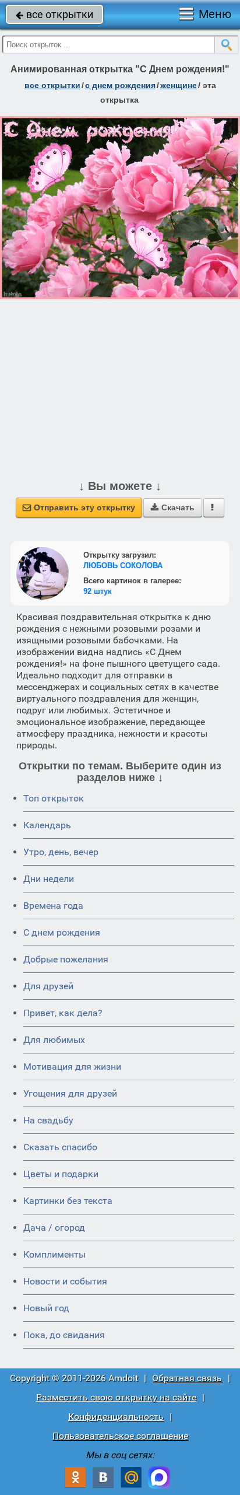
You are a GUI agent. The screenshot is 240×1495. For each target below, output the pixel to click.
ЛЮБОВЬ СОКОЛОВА (123, 565)
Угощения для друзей (70, 1093)
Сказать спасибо (60, 1147)
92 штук (97, 591)
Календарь (47, 825)
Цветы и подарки (60, 1173)
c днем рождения (120, 85)
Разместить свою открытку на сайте (116, 1397)
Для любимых (54, 1039)
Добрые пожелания (65, 959)
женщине (178, 85)
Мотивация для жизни (72, 1066)
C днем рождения (61, 932)
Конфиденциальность (116, 1416)
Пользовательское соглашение (120, 1435)
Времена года (53, 905)
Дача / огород (54, 1227)
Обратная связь (187, 1378)
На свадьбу (48, 1120)
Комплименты (54, 1254)
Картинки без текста (67, 1200)
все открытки (54, 14)
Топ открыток (53, 798)
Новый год (46, 1308)
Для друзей (48, 986)
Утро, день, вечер (60, 851)
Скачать (173, 507)
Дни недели (48, 878)
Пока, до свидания (64, 1334)
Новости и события (65, 1281)
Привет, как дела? (63, 1012)
